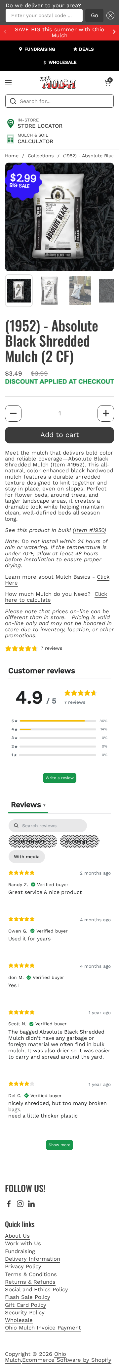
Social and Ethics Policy (36, 1289)
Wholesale (19, 1320)
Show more (59, 1145)
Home (12, 155)
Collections (41, 155)
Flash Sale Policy (27, 1297)
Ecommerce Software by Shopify (66, 1360)
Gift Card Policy (25, 1305)
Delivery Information (32, 1259)
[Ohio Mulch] (58, 82)
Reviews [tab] (28, 804)
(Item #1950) (89, 530)
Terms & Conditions (31, 1274)
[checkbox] (27, 856)
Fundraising (20, 1251)
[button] (108, 15)
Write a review (60, 778)
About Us (17, 1236)
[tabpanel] (59, 988)
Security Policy (25, 1312)
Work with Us (23, 1243)
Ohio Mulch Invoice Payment (43, 1328)
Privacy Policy (23, 1266)
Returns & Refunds (30, 1282)
